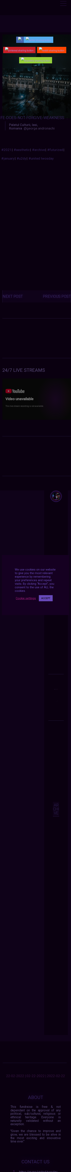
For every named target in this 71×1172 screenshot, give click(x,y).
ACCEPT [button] (45, 598)
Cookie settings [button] (26, 598)
